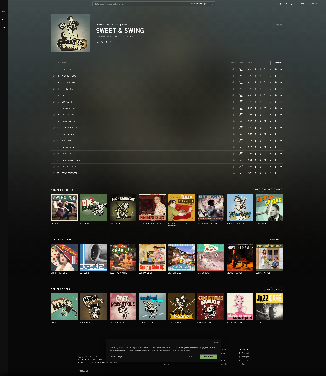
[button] (70, 33)
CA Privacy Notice (83, 362)
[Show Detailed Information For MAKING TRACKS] (255, 76)
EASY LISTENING (102, 25)
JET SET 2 (84, 273)
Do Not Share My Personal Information (105, 362)
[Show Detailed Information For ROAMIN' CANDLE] (255, 134)
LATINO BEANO (174, 322)
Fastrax (222, 360)
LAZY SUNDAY (203, 273)
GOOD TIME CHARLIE (118, 273)
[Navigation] (292, 3)
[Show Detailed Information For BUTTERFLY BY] (255, 115)
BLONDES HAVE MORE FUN (238, 322)
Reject (190, 357)
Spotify (280, 25)
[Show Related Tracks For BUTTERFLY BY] (270, 115)
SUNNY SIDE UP (145, 273)
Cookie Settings (116, 357)
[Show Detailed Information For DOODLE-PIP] (255, 102)
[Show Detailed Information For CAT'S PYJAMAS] (255, 147)
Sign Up (313, 4)
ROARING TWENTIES (235, 223)
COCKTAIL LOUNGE (147, 322)
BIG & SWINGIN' (116, 223)
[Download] (97, 41)
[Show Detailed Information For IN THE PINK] (255, 89)
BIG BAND (84, 223)
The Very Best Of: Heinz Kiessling (184, 223)
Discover (4, 12)
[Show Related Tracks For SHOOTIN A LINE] (270, 121)
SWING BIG (55, 223)
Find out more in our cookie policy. (177, 350)
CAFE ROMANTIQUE (118, 322)
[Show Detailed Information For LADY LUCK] (255, 69)
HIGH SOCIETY (86, 322)
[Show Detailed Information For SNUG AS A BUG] (255, 154)
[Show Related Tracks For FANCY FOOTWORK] (270, 173)
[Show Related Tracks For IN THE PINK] (270, 89)
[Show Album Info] (106, 41)
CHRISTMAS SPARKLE (206, 322)
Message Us (224, 353)
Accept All (208, 357)
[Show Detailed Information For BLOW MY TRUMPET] (255, 108)
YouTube (245, 360)
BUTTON (111, 42)
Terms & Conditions (84, 359)
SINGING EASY (57, 322)
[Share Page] (280, 3)
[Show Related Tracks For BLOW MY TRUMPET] (270, 108)
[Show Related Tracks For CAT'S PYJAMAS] (270, 147)
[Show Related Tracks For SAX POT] (270, 95)
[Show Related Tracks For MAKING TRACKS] (270, 76)
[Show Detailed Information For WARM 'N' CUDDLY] (255, 128)
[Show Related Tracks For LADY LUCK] (270, 69)
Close (216, 342)
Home (4, 4)
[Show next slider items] (285, 209)
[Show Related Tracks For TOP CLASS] (270, 141)
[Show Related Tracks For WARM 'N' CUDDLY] (270, 128)
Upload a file (186, 4)
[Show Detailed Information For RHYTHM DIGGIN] (255, 167)
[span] (66, 69)
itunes (277, 25)
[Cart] (286, 3)
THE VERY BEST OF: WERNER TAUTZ (154, 223)
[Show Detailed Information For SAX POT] (255, 95)
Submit (212, 4)
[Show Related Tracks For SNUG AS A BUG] (270, 154)
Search (4, 19)
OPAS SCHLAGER (175, 273)
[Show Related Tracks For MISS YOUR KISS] (270, 82)
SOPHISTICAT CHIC (59, 273)
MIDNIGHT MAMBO (234, 273)
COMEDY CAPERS (263, 223)
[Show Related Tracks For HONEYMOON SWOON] (270, 160)
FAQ (221, 357)
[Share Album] (102, 42)
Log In (302, 4)
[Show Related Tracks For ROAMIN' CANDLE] (270, 134)
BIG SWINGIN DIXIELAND (207, 223)
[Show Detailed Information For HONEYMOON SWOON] (255, 160)
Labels (166, 364)
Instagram (246, 357)
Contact (4, 27)
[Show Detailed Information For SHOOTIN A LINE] (255, 121)
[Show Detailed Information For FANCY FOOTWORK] (255, 173)
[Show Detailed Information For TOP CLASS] (255, 141)
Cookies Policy (98, 359)
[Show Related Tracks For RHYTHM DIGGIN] (270, 167)
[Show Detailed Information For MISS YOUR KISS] (255, 82)
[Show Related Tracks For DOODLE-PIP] (270, 102)
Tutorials (223, 364)
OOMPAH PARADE (263, 273)
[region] (163, 350)
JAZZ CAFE (260, 322)
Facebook (245, 353)
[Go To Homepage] (21, 4)
